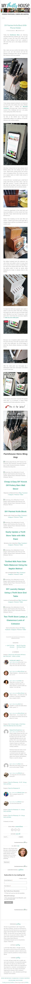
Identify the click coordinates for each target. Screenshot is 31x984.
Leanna (19, 680)
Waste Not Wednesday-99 (14, 788)
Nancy (19, 764)
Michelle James (21, 792)
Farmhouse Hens (15, 638)
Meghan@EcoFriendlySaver (16, 730)
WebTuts (26, 982)
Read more (6, 862)
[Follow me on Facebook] (12, 829)
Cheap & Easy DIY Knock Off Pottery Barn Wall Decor (15, 485)
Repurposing (8, 978)
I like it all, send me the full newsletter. (15, 893)
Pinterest (16, 494)
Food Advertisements (18, 842)
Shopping (27, 978)
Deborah (20, 773)
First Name (7, 886)
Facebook (24, 493)
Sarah (19, 704)
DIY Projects (22, 637)
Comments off (20, 30)
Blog (20, 493)
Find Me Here (12, 980)
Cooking (21, 978)
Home (2, 978)
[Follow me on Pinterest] (15, 829)
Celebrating (15, 978)
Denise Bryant (11, 30)
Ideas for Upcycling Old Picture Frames (21, 647)
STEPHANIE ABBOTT (15, 660)
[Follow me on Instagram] (18, 829)
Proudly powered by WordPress (8, 982)
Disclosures (19, 980)
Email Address (8, 880)
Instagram (11, 494)
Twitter (21, 494)
